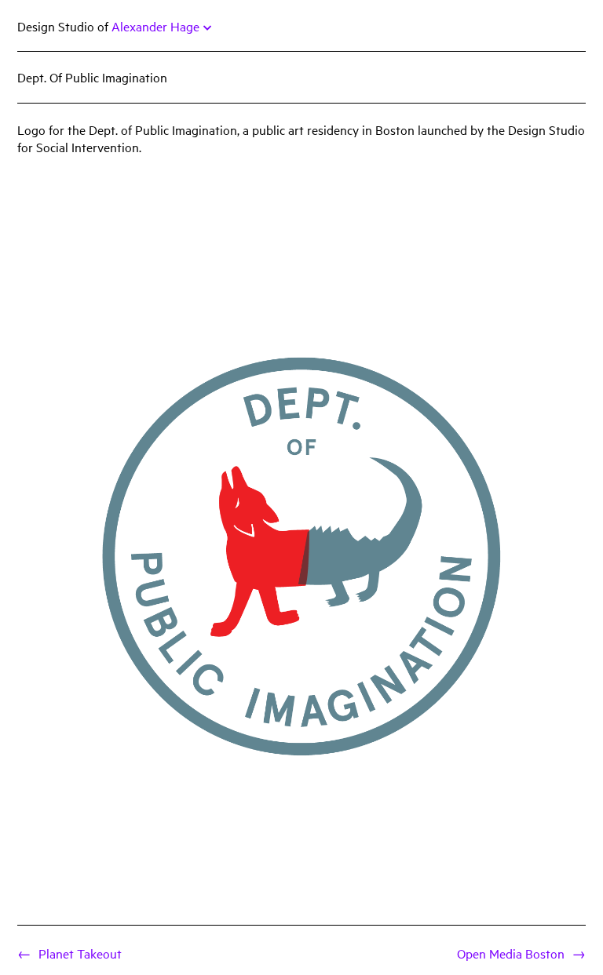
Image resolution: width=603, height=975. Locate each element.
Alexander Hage (155, 26)
